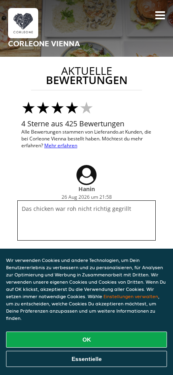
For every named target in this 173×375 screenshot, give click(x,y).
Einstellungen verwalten (130, 296)
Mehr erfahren (60, 145)
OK (86, 339)
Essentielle (87, 359)
